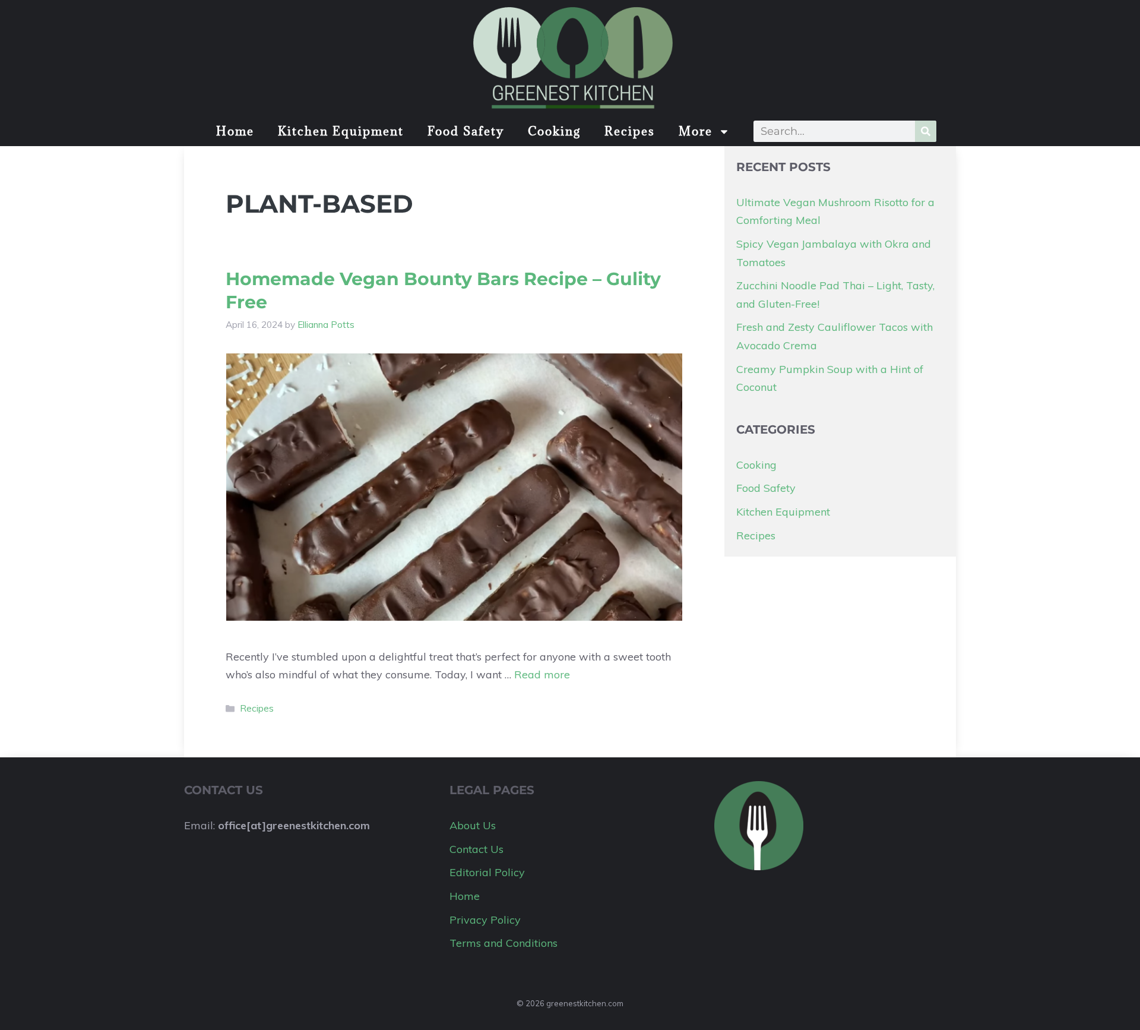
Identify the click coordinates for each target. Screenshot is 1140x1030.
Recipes (629, 131)
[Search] (925, 131)
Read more (542, 674)
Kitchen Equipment (341, 131)
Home (235, 131)
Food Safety (466, 131)
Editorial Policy (487, 872)
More (695, 131)
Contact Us (476, 849)
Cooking (554, 131)
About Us (472, 825)
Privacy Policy (485, 920)
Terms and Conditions (503, 943)
